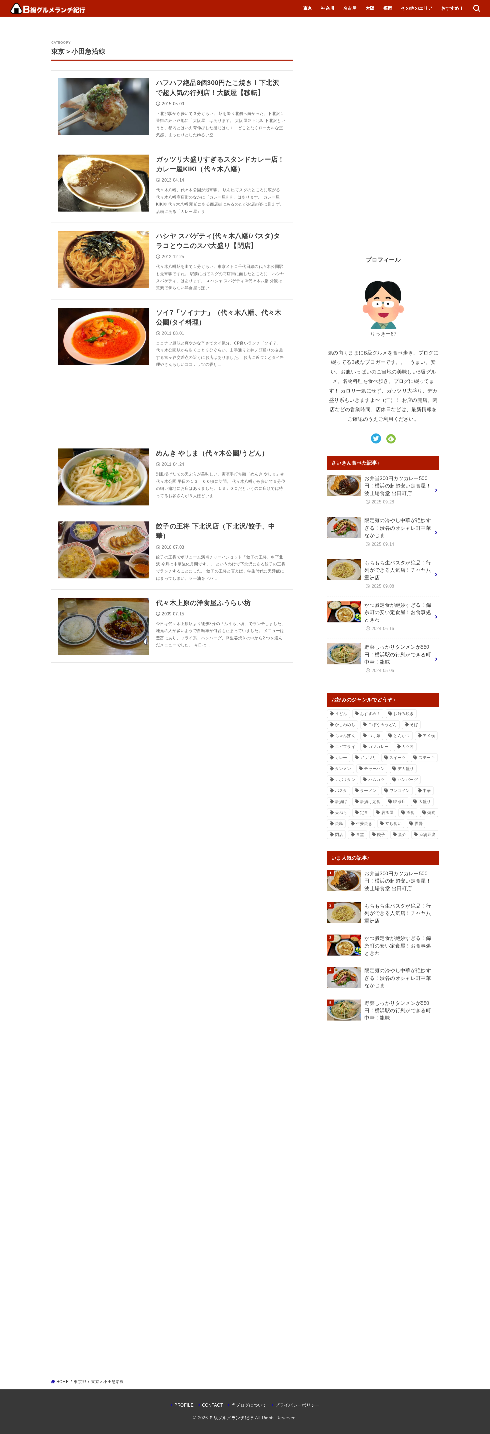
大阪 (370, 8)
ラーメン (368, 790)
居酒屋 (387, 812)
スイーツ (397, 757)
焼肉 (431, 812)
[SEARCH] (476, 8)
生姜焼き (364, 823)
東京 (307, 8)
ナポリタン (345, 779)
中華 (427, 790)
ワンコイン (399, 790)
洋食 (410, 812)
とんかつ (401, 735)
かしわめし (345, 724)
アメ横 (429, 735)
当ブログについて (249, 1405)
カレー (341, 757)
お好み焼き (403, 713)
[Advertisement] (172, 409)
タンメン (343, 768)
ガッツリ (368, 757)
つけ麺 (374, 735)
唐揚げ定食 (370, 801)
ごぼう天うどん (382, 724)
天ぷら (341, 812)
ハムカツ (376, 779)
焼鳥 (339, 823)
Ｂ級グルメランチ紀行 (231, 1417)
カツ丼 (408, 746)
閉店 (339, 834)
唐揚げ (341, 801)
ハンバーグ (408, 779)
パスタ (341, 790)
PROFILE (184, 1405)
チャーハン (374, 768)
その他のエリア (416, 8)
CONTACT (212, 1405)
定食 (364, 812)
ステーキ (427, 757)
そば (414, 724)
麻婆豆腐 (427, 834)
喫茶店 (399, 801)
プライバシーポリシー (297, 1405)
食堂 (360, 834)
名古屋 (350, 8)
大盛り (425, 801)
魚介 (402, 834)
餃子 (381, 834)
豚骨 (418, 823)
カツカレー (378, 746)
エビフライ (345, 746)
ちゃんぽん (345, 735)
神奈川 (327, 8)
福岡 (387, 8)
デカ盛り (406, 768)
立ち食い (393, 823)
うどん (341, 713)
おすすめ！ (452, 8)
